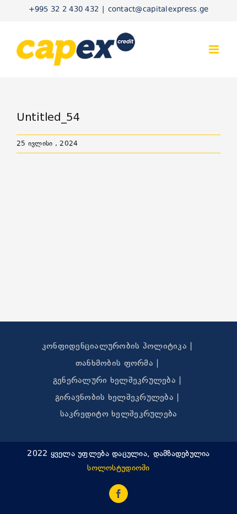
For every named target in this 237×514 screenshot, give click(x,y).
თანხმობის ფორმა (114, 363)
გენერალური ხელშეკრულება (114, 380)
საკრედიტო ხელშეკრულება (118, 414)
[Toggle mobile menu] (214, 49)
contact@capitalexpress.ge (158, 9)
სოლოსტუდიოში (118, 468)
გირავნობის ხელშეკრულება (114, 398)
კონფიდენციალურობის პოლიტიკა (114, 346)
